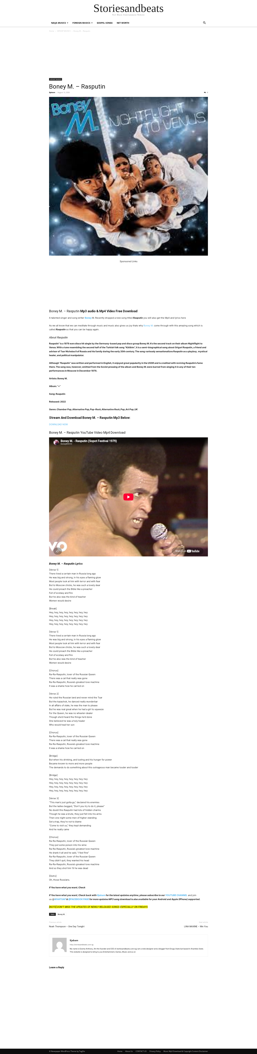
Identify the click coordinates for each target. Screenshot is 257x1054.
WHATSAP (60, 899)
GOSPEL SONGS (105, 22)
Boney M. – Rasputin (77, 86)
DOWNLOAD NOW (58, 424)
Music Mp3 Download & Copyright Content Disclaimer (185, 1051)
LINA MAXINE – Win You (196, 926)
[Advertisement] (128, 56)
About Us (129, 1051)
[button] (204, 23)
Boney (88, 317)
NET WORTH (123, 22)
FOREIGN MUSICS (81, 22)
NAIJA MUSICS (58, 22)
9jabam (52, 92)
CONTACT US (141, 1051)
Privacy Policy (155, 1051)
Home (51, 31)
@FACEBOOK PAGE (78, 899)
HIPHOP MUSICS (64, 31)
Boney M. (148, 325)
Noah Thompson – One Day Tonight (66, 926)
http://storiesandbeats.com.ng (81, 945)
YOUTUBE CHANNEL (176, 895)
